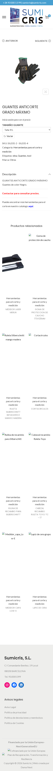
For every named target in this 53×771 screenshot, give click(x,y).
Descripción (9, 174)
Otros (13, 159)
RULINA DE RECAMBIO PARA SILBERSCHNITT (13, 511)
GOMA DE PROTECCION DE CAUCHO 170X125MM (40, 314)
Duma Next (26, 767)
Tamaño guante (12, 125)
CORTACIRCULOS (39, 408)
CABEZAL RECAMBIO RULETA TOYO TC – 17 (39, 513)
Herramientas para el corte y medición (13, 302)
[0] (47, 17)
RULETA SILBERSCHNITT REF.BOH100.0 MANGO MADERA (13, 413)
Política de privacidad (15, 712)
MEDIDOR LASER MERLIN (13, 311)
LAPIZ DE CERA (40, 607)
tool (29, 155)
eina (15, 155)
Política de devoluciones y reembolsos (23, 717)
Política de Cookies (14, 723)
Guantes (22, 155)
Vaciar (10, 136)
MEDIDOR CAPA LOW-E (13, 609)
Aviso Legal (10, 707)
